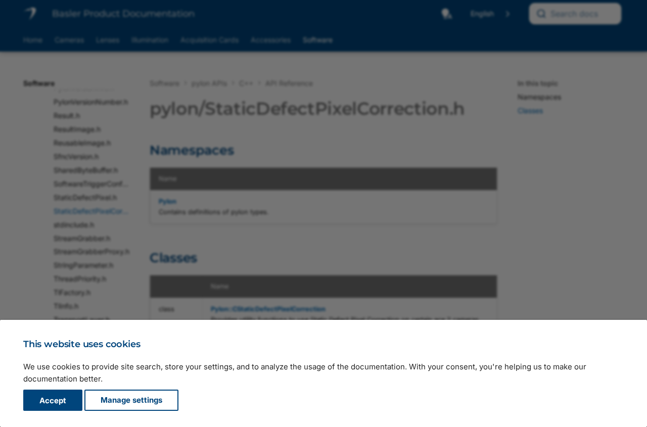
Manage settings (131, 400)
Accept (52, 400)
